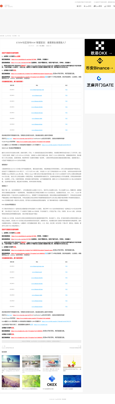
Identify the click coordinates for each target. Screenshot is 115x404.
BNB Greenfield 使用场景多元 (29, 389)
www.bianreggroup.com (37, 89)
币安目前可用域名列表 (75, 347)
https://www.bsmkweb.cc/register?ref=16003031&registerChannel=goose (32, 73)
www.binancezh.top (37, 112)
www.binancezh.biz (37, 107)
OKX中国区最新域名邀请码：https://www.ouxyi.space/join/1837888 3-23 (31, 370)
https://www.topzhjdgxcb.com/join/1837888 (24, 59)
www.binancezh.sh (37, 130)
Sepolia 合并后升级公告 (8, 347)
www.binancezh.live (37, 101)
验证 (66, 89)
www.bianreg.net (37, 95)
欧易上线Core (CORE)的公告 (9, 389)
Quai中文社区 (1, 6)
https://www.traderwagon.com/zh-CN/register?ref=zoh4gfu (33, 141)
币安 (14, 70)
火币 (31, 324)
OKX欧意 (17, 56)
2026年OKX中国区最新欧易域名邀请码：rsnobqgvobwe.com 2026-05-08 (11, 370)
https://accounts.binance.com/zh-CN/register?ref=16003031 (28, 77)
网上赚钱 (14, 35)
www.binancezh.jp (37, 124)
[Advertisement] (57, 22)
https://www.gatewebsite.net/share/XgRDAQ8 (40, 65)
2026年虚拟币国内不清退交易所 (83, 2)
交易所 (108, 6)
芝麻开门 (23, 65)
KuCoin (9, 138)
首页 (79, 6)
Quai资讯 (88, 6)
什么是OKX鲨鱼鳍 (68, 389)
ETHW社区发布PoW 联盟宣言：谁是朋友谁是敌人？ (41, 42)
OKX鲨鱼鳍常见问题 (48, 389)
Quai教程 (98, 6)
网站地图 (64, 399)
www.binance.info (37, 118)
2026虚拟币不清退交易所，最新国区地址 (104, 2)
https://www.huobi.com (40, 324)
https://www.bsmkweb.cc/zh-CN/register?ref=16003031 (27, 331)
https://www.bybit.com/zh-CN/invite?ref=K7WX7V (56, 145)
